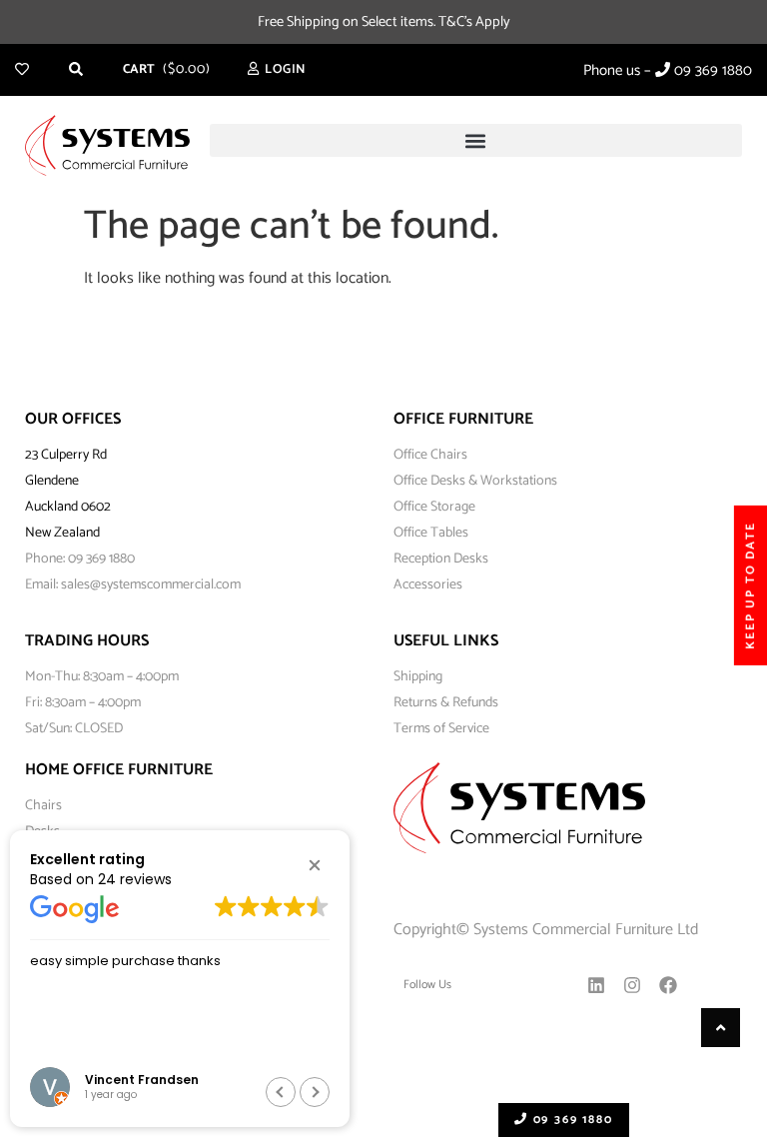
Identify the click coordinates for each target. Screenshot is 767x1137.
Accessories (427, 584)
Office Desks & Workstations (475, 481)
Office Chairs (430, 455)
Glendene (52, 481)
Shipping (417, 676)
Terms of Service (441, 728)
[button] (476, 140)
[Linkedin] (596, 985)
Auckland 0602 (68, 507)
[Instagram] (632, 985)
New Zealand (62, 533)
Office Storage (434, 507)
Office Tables (430, 533)
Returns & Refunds (445, 702)
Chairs (43, 805)
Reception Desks (440, 559)
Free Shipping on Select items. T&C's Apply (384, 22)
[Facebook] (668, 985)
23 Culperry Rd (66, 455)
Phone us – (667, 70)
